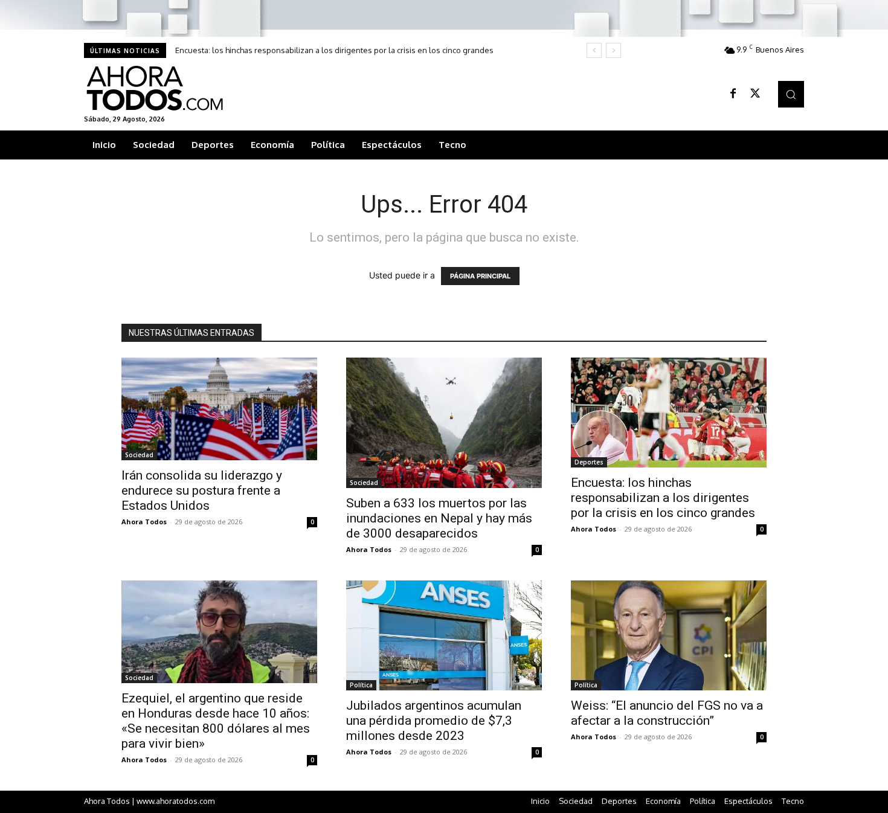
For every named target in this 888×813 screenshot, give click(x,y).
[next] (613, 50)
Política (361, 685)
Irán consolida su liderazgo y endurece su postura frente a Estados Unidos (201, 490)
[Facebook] (733, 94)
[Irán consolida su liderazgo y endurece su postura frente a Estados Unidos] (219, 409)
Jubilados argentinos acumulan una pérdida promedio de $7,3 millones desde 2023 (433, 720)
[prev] (594, 50)
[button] (791, 94)
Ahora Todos (144, 521)
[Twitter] (755, 94)
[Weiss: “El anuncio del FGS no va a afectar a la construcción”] (669, 635)
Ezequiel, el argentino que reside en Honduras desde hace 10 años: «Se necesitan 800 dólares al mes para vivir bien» (215, 721)
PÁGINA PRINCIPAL (480, 276)
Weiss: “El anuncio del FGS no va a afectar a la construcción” (667, 713)
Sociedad (139, 455)
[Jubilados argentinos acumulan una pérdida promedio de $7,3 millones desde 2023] (444, 635)
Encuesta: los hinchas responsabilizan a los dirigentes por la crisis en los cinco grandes (334, 50)
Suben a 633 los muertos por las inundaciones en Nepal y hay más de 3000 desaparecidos (439, 518)
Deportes (588, 462)
